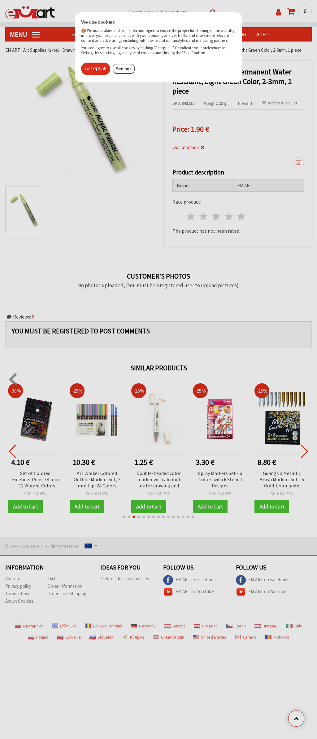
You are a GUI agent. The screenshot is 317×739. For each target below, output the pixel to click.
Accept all (95, 68)
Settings (124, 68)
